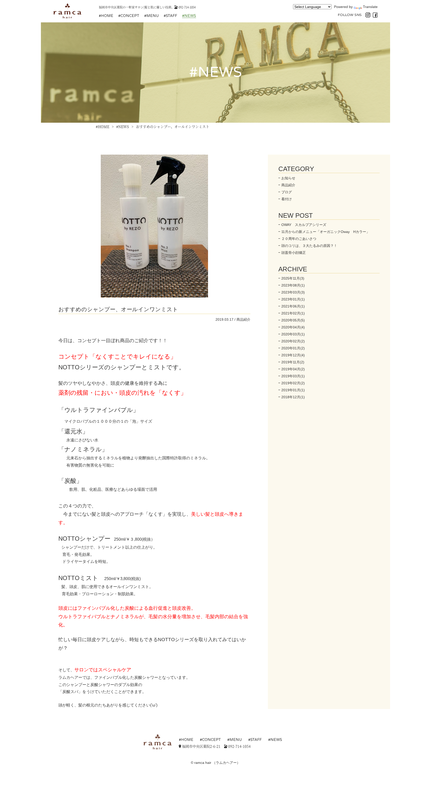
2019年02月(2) (293, 383)
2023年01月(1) (293, 299)
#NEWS (189, 15)
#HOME (106, 15)
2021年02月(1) (293, 313)
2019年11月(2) (292, 362)
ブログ (286, 192)
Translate (370, 7)
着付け (286, 199)
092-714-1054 (187, 7)
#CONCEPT (128, 15)
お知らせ (288, 178)
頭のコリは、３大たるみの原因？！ (309, 246)
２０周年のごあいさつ (298, 239)
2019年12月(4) (293, 355)
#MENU (151, 15)
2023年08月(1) (293, 285)
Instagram (367, 14)
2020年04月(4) (293, 327)
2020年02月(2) (293, 341)
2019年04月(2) (293, 369)
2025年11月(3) (292, 278)
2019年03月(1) (293, 376)
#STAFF (170, 15)
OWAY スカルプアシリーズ (303, 225)
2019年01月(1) (293, 390)
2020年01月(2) (293, 348)
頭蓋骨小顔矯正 (293, 253)
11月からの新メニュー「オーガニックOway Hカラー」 (325, 232)
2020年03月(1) (293, 334)
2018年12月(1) (293, 397)
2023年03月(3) (293, 292)
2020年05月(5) (293, 320)
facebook (375, 14)
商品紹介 (288, 185)
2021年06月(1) (293, 306)
